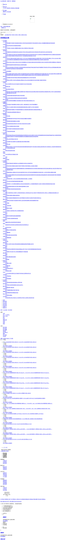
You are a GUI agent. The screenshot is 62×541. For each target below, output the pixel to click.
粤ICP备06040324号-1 (5, 501)
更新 (12, 338)
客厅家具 (5, 283)
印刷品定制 (5, 267)
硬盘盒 (32, 109)
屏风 (12, 284)
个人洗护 (5, 164)
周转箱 (26, 200)
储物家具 (5, 291)
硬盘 (15, 107)
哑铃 (6, 244)
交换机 (8, 112)
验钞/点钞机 (7, 98)
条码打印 (19, 84)
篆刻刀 (39, 80)
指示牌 (14, 92)
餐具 (18, 183)
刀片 (24, 58)
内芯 (12, 54)
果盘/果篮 (45, 183)
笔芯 (44, 52)
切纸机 (30, 100)
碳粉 (16, 45)
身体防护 (11, 197)
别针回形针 (46, 58)
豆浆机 (11, 136)
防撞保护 (7, 215)
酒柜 (6, 287)
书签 (26, 54)
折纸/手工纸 (36, 54)
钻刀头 (33, 100)
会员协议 (5, 461)
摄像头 (13, 109)
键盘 (8, 109)
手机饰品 (22, 118)
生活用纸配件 (21, 163)
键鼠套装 (36, 109)
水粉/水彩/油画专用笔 (51, 73)
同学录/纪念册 (51, 54)
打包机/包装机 (26, 100)
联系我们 (6, 499)
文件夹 (27, 62)
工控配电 (5, 201)
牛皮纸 (39, 43)
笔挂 (29, 80)
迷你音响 (7, 159)
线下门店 (11, 499)
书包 (10, 67)
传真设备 (5, 94)
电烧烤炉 (8, 136)
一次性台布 (14, 178)
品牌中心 (5, 306)
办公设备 (5, 81)
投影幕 (57, 91)
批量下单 (9, 1)
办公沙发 (17, 297)
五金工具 (5, 191)
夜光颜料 (42, 75)
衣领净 (6, 168)
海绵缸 (21, 77)
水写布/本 (26, 80)
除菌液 (21, 168)
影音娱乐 (5, 122)
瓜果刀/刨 (41, 183)
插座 (19, 109)
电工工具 (48, 192)
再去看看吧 (5, 520)
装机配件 (37, 107)
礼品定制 (5, 269)
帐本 (10, 77)
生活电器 (5, 145)
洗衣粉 (12, 168)
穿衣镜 (20, 282)
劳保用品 (5, 196)
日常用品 (5, 173)
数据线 (10, 118)
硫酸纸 (44, 43)
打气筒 (25, 249)
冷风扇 (53, 146)
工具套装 (19, 192)
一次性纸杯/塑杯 (8, 178)
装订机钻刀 (22, 48)
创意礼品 (29, 273)
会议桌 (6, 297)
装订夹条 (11, 48)
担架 (17, 218)
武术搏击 (15, 244)
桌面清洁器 (46, 59)
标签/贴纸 (56, 54)
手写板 (16, 109)
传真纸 (20, 43)
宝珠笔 (12, 52)
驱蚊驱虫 (29, 168)
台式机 (6, 71)
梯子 (16, 192)
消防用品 (5, 209)
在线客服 (6, 496)
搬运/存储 (5, 199)
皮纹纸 (28, 43)
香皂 (24, 165)
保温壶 (12, 186)
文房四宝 (5, 78)
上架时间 (5, 338)
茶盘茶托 (19, 188)
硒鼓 (8, 34)
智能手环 (7, 128)
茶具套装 (15, 188)
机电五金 (29, 192)
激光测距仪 (10, 195)
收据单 (53, 43)
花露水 (33, 165)
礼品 (4, 272)
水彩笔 (30, 73)
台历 (40, 59)
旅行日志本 (33, 55)
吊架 (9, 91)
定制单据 (7, 268)
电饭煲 (48, 135)
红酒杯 (19, 186)
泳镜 (6, 256)
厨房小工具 (29, 183)
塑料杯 (6, 186)
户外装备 (5, 250)
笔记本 (6, 104)
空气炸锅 (15, 136)
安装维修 (5, 482)
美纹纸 (18, 64)
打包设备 (15, 200)
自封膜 (32, 48)
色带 (14, 45)
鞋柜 (8, 284)
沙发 (10, 284)
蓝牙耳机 (18, 118)
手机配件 (5, 117)
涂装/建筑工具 (56, 192)
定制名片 (11, 268)
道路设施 (15, 215)
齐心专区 (5, 302)
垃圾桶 (54, 172)
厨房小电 (5, 133)
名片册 (56, 62)
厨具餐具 (5, 182)
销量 (1, 338)
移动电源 (7, 118)
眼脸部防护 (15, 197)
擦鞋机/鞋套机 (38, 172)
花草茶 (24, 224)
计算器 (4, 69)
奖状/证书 (41, 54)
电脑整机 (5, 103)
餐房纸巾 (16, 163)
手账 (18, 54)
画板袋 (24, 73)
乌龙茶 (15, 224)
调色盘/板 (18, 75)
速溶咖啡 (7, 237)
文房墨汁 (11, 80)
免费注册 (8, 26)
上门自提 (5, 476)
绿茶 (13, 224)
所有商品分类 (4, 38)
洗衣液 (9, 168)
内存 (17, 107)
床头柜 (6, 282)
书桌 (18, 290)
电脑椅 (8, 290)
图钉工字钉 (51, 58)
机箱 (19, 107)
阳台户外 (5, 293)
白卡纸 (41, 43)
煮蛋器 (25, 136)
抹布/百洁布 (16, 172)
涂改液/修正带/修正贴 (30, 67)
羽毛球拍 (16, 249)
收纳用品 (21, 174)
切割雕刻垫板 (36, 59)
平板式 (6, 89)
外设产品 (5, 108)
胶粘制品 (5, 63)
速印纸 (50, 43)
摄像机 (14, 121)
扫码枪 (30, 84)
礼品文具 (15, 273)
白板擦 (20, 91)
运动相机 (18, 121)
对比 (4, 345)
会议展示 (5, 90)
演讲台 (9, 297)
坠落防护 (35, 197)
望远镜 (18, 251)
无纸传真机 (22, 95)
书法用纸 (17, 80)
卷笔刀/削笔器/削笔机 (21, 67)
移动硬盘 (29, 109)
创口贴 (10, 218)
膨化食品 (11, 235)
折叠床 (10, 295)
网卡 (6, 112)
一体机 (24, 104)
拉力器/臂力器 (10, 244)
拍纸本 (6, 55)
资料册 (38, 62)
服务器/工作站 (29, 104)
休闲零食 (15, 235)
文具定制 (5, 261)
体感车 (18, 128)
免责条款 (31, 499)
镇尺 (37, 80)
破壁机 (36, 136)
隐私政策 (27, 499)
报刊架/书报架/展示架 (26, 91)
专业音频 (28, 123)
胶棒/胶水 (11, 59)
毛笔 (48, 52)
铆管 (26, 48)
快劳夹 (35, 62)
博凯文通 (5, 319)
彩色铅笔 (27, 73)
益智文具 (47, 67)
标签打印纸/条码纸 (34, 43)
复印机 (4, 85)
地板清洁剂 (42, 168)
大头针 (55, 58)
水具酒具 (5, 185)
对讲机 (8, 116)
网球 (13, 249)
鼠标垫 (10, 109)
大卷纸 (22, 34)
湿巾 (13, 163)
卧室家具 (5, 281)
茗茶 (4, 223)
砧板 (26, 183)
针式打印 (15, 84)
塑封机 (11, 100)
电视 (4, 151)
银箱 (24, 77)
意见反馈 (9, 11)
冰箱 (4, 155)
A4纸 (6, 34)
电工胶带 (7, 203)
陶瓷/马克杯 (26, 186)
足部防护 (28, 197)
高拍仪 (12, 89)
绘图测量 (15, 59)
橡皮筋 (26, 77)
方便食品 (11, 229)
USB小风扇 (27, 58)
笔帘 (33, 80)
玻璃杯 (9, 186)
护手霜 (21, 165)
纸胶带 (59, 54)
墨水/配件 (41, 52)
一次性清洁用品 (46, 172)
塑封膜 (18, 48)
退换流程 (5, 481)
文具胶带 (22, 64)
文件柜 (16, 34)
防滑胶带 (11, 215)
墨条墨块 (7, 80)
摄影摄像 (5, 119)
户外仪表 (11, 251)
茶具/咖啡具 (6, 187)
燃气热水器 (11, 141)
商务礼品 (5, 260)
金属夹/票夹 (38, 58)
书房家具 (5, 288)
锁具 (10, 192)
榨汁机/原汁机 (36, 135)
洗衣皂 (15, 168)
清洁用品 (5, 167)
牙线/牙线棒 (11, 165)
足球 (11, 249)
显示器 (6, 107)
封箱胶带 (7, 64)
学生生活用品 (52, 67)
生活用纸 (5, 162)
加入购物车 (9, 345)
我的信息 (5, 6)
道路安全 (5, 214)
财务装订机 (7, 100)
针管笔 (34, 52)
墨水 (12, 45)
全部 (6, 156)
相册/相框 (46, 54)
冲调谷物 (5, 236)
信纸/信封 (15, 54)
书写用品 (5, 50)
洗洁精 (46, 168)
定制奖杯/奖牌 (8, 270)
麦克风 (25, 123)
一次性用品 (5, 177)
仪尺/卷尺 (7, 59)
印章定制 (5, 264)
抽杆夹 (59, 62)
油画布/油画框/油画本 (10, 73)
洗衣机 (4, 149)
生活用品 (5, 160)
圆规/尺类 (43, 67)
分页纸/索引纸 (17, 55)
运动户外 (5, 238)
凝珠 (27, 168)
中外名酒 (5, 231)
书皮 (11, 68)
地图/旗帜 (8, 92)
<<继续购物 (2, 451)
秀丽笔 (22, 80)
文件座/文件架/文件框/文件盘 (14, 62)
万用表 (6, 195)
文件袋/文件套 (43, 62)
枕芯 (10, 181)
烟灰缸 (9, 276)
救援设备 (26, 251)
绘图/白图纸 (13, 75)
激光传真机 (7, 95)
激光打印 (7, 84)
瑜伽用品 (25, 244)
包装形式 (5, 469)
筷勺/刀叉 (11, 183)
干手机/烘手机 (15, 146)
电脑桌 (11, 290)
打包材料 (7, 200)
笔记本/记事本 (8, 54)
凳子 (6, 284)
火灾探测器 (18, 210)
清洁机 (13, 148)
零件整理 (19, 200)
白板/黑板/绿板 (34, 91)
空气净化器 (33, 146)
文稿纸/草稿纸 (11, 55)
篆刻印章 (42, 80)
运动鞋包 (5, 240)
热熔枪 (25, 64)
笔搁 (31, 80)
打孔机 (17, 58)
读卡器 (9, 126)
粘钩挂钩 (29, 174)
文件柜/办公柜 (24, 297)
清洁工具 (5, 171)
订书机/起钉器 (12, 58)
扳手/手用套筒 (38, 192)
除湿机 (22, 146)
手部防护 (7, 197)
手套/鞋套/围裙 (32, 172)
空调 (4, 153)
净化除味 (37, 174)
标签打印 (23, 84)
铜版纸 (47, 43)
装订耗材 (5, 46)
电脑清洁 (22, 109)
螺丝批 (51, 192)
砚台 (20, 80)
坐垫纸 (25, 163)
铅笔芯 (37, 52)
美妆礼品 (23, 273)
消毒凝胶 (8, 169)
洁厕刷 (51, 172)
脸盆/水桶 (12, 172)
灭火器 (10, 210)
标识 (6, 213)
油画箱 (29, 75)
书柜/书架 (15, 290)
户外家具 (7, 295)
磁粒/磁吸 (17, 91)
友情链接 (23, 499)
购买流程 (5, 463)
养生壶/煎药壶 (15, 135)
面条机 (31, 136)
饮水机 (37, 146)
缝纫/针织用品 (8, 174)
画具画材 (5, 72)
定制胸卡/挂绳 (8, 263)
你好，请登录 (3, 26)
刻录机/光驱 (27, 107)
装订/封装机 (6, 99)
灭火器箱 (7, 210)
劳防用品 (5, 190)
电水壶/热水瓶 (30, 135)
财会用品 (5, 76)
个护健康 (5, 137)
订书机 (19, 34)
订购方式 (5, 487)
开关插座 (10, 208)
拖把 (9, 172)
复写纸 (50, 52)
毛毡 (35, 80)
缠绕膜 (34, 200)
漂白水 (24, 168)
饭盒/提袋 (53, 183)
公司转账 (5, 475)
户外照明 (7, 251)
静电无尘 (39, 197)
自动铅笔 (20, 52)
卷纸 (8, 163)
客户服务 (5, 10)
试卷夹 (6, 62)
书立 (35, 58)
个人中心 (5, 8)
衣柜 (9, 282)
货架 (12, 200)
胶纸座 (31, 59)
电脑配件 (5, 101)
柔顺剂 (18, 168)
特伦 (4, 318)
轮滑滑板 (20, 249)
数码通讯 (5, 113)
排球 (30, 249)
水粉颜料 (22, 75)
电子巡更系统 (8, 205)
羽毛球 (6, 249)
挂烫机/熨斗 (44, 146)
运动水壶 (16, 186)
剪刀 (38, 183)
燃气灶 (15, 141)
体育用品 (5, 247)
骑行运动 (5, 258)
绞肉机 (33, 136)
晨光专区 (5, 303)
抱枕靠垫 (17, 181)
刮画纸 (19, 68)
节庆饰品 (9, 176)
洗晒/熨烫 (33, 174)
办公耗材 (5, 40)
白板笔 (29, 52)
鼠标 (6, 109)
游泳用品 (5, 255)
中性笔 (12, 34)
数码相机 (11, 121)
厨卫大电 (5, 140)
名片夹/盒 (7, 58)
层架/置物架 (12, 292)
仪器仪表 (5, 194)
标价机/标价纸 (24, 59)
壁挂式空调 (11, 154)
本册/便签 (5, 53)
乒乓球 (28, 249)
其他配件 (22, 128)
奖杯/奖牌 (11, 273)
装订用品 (29, 48)
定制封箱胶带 (8, 278)
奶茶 (10, 237)
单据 (8, 77)
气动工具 (33, 192)
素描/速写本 (39, 73)
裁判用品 (37, 249)
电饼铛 (57, 135)
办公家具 (5, 279)
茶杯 (6, 188)
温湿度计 (18, 195)
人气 (10, 338)
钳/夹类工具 (43, 192)
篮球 (9, 249)
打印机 (4, 82)
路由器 (11, 112)
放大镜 (28, 59)
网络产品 (5, 110)
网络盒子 (19, 112)
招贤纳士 (44, 499)
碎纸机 (25, 98)
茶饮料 (15, 222)
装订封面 (7, 48)
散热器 (23, 107)
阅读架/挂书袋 (15, 68)
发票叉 (42, 59)
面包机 (45, 135)
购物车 (3, 27)
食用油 (14, 229)
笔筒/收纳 (32, 58)
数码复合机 (7, 86)
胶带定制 (5, 277)
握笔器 (8, 68)
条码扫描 (22, 98)
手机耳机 (14, 118)
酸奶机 (28, 136)
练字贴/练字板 (38, 67)
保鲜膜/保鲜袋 (20, 178)
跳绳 (18, 244)
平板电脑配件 (35, 104)
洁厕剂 (49, 168)
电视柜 (14, 284)
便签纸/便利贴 (22, 54)
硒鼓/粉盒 (7, 45)
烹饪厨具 (7, 183)
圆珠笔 (9, 52)
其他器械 (21, 244)
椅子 (10, 287)
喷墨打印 (11, 84)
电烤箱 (19, 135)
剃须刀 (13, 139)
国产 (4, 317)
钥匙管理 (19, 59)
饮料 (4, 220)
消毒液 (36, 165)
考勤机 (16, 98)
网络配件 (15, 112)
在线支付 (5, 472)
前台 (28, 297)
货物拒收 (5, 468)
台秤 (10, 200)
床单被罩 (13, 181)
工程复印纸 (24, 43)
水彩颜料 (58, 73)
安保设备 (5, 204)
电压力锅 (54, 135)
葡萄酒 (8, 232)
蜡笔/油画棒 (34, 73)
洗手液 (18, 165)
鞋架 (6, 292)
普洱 (9, 224)
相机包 (12, 126)
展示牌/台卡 (49, 91)
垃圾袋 (6, 172)
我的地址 (13, 8)
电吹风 (6, 139)
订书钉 (42, 58)
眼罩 (22, 68)
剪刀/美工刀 (20, 58)
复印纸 (6, 43)
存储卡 (6, 126)
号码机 (15, 77)
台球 (23, 249)
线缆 (26, 109)
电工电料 (5, 206)
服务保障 (5, 484)
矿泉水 (25, 34)
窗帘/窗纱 (21, 181)
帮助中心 (5, 11)
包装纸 (29, 55)
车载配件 (26, 118)
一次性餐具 (29, 178)
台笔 (46, 52)
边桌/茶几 (21, 284)
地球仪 (11, 92)
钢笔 (15, 52)
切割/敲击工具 (24, 192)
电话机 (19, 146)
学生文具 (5, 66)
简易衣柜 (12, 282)
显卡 (13, 107)
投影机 (6, 91)
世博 (4, 321)
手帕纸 (10, 163)
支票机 (18, 77)
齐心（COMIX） (6, 314)
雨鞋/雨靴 (57, 174)
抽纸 (6, 163)
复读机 (13, 131)
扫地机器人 (49, 146)
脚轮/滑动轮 (30, 200)
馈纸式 (9, 89)
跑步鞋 (6, 241)
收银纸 (17, 43)
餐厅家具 (5, 286)
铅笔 (17, 52)
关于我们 (2, 499)
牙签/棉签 (25, 178)
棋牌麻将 (33, 249)
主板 (11, 107)
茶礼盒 (27, 224)
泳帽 (11, 256)
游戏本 (9, 104)
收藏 (6, 345)
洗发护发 (7, 165)
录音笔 (10, 131)
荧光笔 (32, 52)
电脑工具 (40, 109)
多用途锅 (19, 136)
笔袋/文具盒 (13, 67)
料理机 (25, 135)
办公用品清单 (3, 1)
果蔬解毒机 (41, 135)
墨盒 (10, 34)
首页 (4, 300)
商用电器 (5, 142)
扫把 (42, 172)
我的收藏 (17, 8)
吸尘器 (40, 146)
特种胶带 (15, 64)
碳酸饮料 (7, 222)
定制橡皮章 (7, 265)
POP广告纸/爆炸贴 (24, 55)
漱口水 (30, 165)
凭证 (6, 77)
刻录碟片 (19, 45)
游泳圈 (8, 256)
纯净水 (6, 227)
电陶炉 (6, 135)
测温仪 (14, 195)
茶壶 (12, 188)
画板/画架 (44, 73)
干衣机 (7, 148)
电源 (21, 107)
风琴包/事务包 (49, 62)
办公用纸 (5, 41)
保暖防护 (13, 174)
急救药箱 (14, 218)
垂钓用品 (5, 252)
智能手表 (11, 128)
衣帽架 (8, 292)
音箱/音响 (13, 123)
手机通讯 (5, 114)
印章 (35, 77)
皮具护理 (56, 168)
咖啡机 (22, 136)
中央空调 (7, 154)
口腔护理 (10, 139)
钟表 (50, 174)
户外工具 (15, 251)
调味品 (7, 229)
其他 (45, 75)
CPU (9, 107)
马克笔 (26, 52)
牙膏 (26, 165)
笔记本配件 (17, 104)
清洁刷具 (21, 172)
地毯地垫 (25, 174)
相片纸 (14, 43)
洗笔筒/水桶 (17, 73)
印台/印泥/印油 (31, 77)
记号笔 (23, 52)
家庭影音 (5, 158)
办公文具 (5, 49)
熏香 (26, 273)
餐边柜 (12, 287)
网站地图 (35, 499)
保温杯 (22, 186)
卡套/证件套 (12, 91)
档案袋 (53, 62)
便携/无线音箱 (8, 123)
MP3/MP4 (17, 123)
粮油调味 (5, 228)
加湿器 (10, 148)
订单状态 (5, 488)
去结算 (7, 451)
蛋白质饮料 (11, 222)
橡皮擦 (56, 67)
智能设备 (5, 127)
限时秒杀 (5, 301)
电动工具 (13, 192)
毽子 (6, 246)
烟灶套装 (22, 141)
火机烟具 (5, 274)
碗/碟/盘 (49, 183)
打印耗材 (5, 44)
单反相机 (7, 121)
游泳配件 (14, 256)
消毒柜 (25, 141)
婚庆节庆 (19, 273)
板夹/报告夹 (31, 62)
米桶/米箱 (15, 183)
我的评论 (9, 8)
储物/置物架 (34, 183)
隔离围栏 (19, 215)
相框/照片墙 (46, 174)
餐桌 (8, 287)
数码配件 (5, 124)
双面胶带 (11, 64)
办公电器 (5, 132)
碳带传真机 (17, 95)
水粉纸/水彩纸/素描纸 (35, 75)
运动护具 (32, 244)
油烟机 (18, 141)
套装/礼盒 (7, 67)
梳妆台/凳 (17, 282)
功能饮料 (19, 222)
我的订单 (5, 4)
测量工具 (7, 192)
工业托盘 (23, 200)
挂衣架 (16, 292)
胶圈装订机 (15, 100)
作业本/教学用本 (30, 54)
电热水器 (7, 141)
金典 (4, 322)
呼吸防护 (24, 197)
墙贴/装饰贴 (41, 174)
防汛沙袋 (7, 218)
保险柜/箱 (12, 98)
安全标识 (5, 212)
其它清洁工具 (26, 172)
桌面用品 (5, 57)
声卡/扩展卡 (32, 107)
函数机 (9, 71)
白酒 (6, 232)
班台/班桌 (13, 297)
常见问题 (5, 490)
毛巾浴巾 (7, 181)
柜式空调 (16, 154)
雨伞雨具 (17, 174)
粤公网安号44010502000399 (15, 501)
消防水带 (14, 210)
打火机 (6, 276)
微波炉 (22, 135)
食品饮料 (5, 219)
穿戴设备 (7, 259)
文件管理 (5, 60)
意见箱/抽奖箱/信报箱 (42, 91)
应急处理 (5, 217)
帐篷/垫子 (22, 251)
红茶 (11, 224)
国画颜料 (9, 75)
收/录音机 (10, 146)
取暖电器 (26, 146)
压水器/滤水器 (22, 183)
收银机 (18, 98)
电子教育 (5, 130)
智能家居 (15, 128)
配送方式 (5, 466)
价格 (8, 338)
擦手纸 (31, 163)
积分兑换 (5, 305)
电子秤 (16, 139)
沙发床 (17, 284)
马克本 (21, 73)
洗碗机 (28, 141)
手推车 (37, 200)
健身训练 (5, 242)
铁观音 (6, 224)
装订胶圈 (15, 48)
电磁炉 (51, 135)
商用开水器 (7, 144)
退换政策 (5, 480)
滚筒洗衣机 (12, 150)
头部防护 (31, 197)
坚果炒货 (7, 235)
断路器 (6, 208)
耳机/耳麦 (21, 123)
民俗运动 (5, 245)
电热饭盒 (10, 135)
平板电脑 (13, 104)
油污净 (52, 168)
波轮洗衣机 (7, 150)
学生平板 (7, 131)
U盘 (24, 109)
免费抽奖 (14, 1)
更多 (4, 323)
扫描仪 (4, 87)
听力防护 (20, 197)
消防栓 (22, 210)
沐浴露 (15, 165)
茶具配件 (9, 188)
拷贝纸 (47, 75)
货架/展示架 (31, 297)
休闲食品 (5, 233)
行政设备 (5, 96)
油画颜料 (26, 75)
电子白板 (54, 91)
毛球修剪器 (56, 146)
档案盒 (24, 62)
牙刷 (28, 165)
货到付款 (5, 474)
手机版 (4, 14)
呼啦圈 (28, 244)
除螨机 (6, 146)
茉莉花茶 (19, 224)
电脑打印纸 (10, 43)
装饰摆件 (53, 174)
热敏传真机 (12, 95)
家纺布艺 (5, 180)
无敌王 (11, 169)
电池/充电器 (16, 126)
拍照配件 (29, 118)
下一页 (5, 447)
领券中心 (5, 307)
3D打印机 (27, 84)
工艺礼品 (7, 273)
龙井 (22, 224)
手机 (6, 116)
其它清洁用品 (34, 168)
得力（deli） (5, 316)
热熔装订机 (20, 100)
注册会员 (5, 460)
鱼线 (6, 254)
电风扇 (29, 146)
